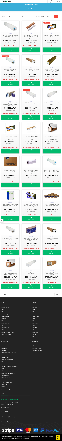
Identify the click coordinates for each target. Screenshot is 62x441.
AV (3, 309)
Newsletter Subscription (8, 373)
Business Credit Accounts (9, 352)
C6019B (52, 67)
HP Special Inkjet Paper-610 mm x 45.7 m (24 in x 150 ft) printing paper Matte (31, 206)
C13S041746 (31, 168)
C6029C (10, 101)
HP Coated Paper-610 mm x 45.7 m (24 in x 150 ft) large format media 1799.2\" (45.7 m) (52, 70)
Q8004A (31, 67)
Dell (34, 311)
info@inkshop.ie (5, 407)
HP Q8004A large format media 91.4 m (31, 69)
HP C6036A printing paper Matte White (10, 69)
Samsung (35, 332)
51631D (31, 202)
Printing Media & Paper (8, 332)
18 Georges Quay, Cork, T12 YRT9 (9, 399)
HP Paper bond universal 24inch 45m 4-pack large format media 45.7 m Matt (10, 273)
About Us (4, 346)
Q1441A (51, 101)
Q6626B (31, 270)
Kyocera (35, 320)
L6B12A (51, 236)
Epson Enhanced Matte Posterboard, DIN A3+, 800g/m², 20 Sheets (10, 172)
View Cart (4, 384)
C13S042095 (10, 202)
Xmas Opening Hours (7, 389)
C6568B (10, 236)
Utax (34, 334)
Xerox (34, 336)
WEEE (3, 386)
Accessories (5, 307)
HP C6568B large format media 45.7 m (10, 238)
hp (34, 318)
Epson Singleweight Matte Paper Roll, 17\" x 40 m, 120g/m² (31, 172)
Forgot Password (37, 350)
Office (3, 325)
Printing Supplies (6, 334)
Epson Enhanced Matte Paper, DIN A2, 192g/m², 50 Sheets (10, 205)
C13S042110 (10, 168)
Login (34, 346)
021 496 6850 (8, 398)
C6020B (31, 101)
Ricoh (34, 330)
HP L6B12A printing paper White (51, 238)
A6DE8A (10, 270)
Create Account (37, 348)
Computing (5, 314)
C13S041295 (31, 135)
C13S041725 (52, 202)
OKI (34, 325)
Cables (4, 311)
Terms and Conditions (7, 382)
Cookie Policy (5, 357)
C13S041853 (52, 270)
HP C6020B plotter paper (31, 103)
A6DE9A (51, 135)
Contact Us (5, 355)
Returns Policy (6, 377)
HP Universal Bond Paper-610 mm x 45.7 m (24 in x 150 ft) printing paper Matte (31, 37)
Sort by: (3, 16)
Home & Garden (6, 320)
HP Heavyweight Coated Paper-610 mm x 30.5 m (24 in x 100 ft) (10, 104)
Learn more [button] (26, 438)
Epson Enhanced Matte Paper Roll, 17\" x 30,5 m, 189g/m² (51, 205)
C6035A (52, 33)
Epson (35, 314)
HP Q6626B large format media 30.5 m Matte (31, 272)
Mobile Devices (6, 323)
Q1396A (31, 33)
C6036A (10, 67)
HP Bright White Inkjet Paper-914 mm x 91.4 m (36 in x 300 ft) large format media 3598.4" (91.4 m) (51, 172)
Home (32, 8)
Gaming (4, 318)
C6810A (52, 168)
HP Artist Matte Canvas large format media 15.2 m (10, 36)
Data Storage (5, 316)
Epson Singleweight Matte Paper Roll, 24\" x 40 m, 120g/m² (51, 273)
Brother (35, 307)
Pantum (35, 327)
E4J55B (10, 33)
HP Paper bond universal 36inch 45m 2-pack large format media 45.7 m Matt (51, 138)
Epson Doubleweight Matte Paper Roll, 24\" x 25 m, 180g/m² (31, 239)
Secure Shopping (6, 380)
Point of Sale (5, 327)
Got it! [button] (58, 437)
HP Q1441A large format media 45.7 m (51, 103)
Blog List (4, 348)
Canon (35, 309)
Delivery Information (7, 359)
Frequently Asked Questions (9, 366)
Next (57, 294)
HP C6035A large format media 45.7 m (52, 36)
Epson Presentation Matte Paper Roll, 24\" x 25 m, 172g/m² (31, 138)
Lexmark (35, 323)
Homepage (5, 371)
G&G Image (36, 316)
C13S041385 (31, 236)
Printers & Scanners (7, 330)
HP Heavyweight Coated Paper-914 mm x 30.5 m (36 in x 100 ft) (10, 138)
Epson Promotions (7, 361)
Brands (4, 350)
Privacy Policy (5, 375)
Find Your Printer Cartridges (9, 364)
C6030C (10, 135)
